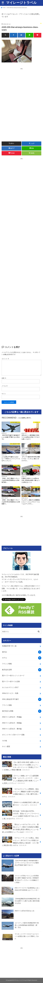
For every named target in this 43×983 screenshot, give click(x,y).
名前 (4, 378)
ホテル (4, 658)
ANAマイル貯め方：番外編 (12, 729)
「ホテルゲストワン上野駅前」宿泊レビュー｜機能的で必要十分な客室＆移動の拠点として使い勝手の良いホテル (20, 792)
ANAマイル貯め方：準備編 (12, 717)
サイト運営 (6, 746)
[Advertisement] (20, 84)
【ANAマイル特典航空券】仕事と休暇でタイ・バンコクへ (26, 804)
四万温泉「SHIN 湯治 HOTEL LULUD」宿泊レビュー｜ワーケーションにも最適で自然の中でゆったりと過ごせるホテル (20, 814)
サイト (4, 393)
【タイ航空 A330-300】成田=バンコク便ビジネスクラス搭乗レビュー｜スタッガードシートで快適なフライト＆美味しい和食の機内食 (20, 766)
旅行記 (4, 652)
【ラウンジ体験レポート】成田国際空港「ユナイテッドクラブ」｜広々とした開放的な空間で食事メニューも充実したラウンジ (20, 779)
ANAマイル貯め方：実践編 (12, 723)
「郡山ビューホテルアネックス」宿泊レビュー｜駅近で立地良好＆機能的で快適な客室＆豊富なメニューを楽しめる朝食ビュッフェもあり (20, 828)
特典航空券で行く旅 (9, 646)
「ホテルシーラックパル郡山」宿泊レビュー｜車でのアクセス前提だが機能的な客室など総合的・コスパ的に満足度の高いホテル (20, 841)
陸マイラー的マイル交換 (11, 681)
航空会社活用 (7, 670)
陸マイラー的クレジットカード (13, 675)
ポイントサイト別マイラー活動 (13, 735)
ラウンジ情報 (7, 664)
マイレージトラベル (21, 2)
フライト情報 (7, 705)
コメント (5, 358)
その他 (4, 741)
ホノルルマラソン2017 (10, 687)
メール (5, 386)
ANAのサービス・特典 (10, 693)
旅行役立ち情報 (7, 711)
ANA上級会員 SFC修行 (10, 699)
